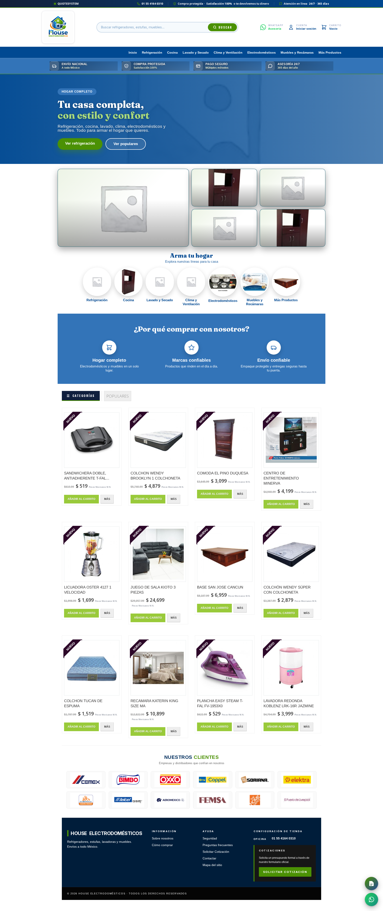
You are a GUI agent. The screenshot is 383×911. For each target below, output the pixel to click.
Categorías (81, 395)
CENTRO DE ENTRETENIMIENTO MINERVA (281, 478)
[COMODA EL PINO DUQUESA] (224, 440)
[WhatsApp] (371, 899)
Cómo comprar (162, 845)
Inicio (133, 52)
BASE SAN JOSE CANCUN (220, 587)
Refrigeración (152, 52)
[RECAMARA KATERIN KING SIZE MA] (158, 667)
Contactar (209, 858)
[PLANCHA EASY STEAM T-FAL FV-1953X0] (224, 667)
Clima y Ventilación (228, 52)
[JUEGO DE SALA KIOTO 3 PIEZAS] (158, 554)
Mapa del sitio (212, 865)
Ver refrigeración (80, 143)
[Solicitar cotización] (371, 883)
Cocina (172, 52)
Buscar (225, 27)
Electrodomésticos (261, 52)
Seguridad (210, 838)
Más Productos (330, 52)
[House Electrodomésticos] (58, 27)
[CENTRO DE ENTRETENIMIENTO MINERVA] (291, 440)
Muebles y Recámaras (297, 52)
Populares (117, 396)
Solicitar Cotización (216, 851)
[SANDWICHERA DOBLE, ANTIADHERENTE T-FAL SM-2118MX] (91, 440)
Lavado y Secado (196, 52)
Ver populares (125, 144)
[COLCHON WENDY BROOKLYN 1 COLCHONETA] (158, 440)
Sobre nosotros (162, 838)
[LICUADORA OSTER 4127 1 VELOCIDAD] (91, 554)
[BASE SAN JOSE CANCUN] (224, 554)
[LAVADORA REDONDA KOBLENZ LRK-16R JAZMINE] (291, 667)
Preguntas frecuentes (218, 845)
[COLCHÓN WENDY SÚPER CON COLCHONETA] (291, 554)
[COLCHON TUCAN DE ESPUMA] (91, 667)
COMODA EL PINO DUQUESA (222, 473)
